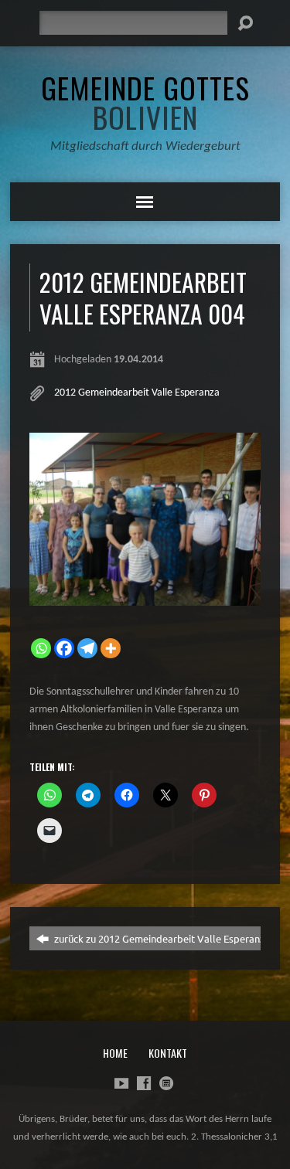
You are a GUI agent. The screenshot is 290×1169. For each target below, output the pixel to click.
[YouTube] (121, 1083)
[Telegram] (87, 648)
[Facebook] (64, 648)
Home (115, 1053)
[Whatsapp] (41, 648)
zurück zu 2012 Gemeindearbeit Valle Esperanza (161, 938)
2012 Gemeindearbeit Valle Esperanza (137, 393)
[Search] (245, 23)
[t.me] (166, 1083)
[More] (111, 648)
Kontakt (167, 1053)
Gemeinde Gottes (145, 102)
